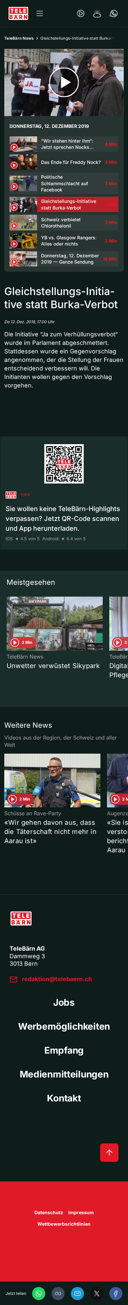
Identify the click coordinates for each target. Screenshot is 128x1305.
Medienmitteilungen (64, 1074)
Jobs (64, 1002)
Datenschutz (48, 1212)
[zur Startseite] (18, 13)
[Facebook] (115, 1293)
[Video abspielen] (64, 82)
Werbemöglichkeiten (64, 1026)
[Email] (77, 1293)
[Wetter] (97, 13)
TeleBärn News (19, 38)
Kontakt (64, 1098)
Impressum (81, 1212)
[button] (58, 1293)
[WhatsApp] (38, 1293)
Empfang (64, 1050)
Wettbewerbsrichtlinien (64, 1224)
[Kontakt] (113, 13)
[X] (96, 1293)
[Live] (81, 13)
